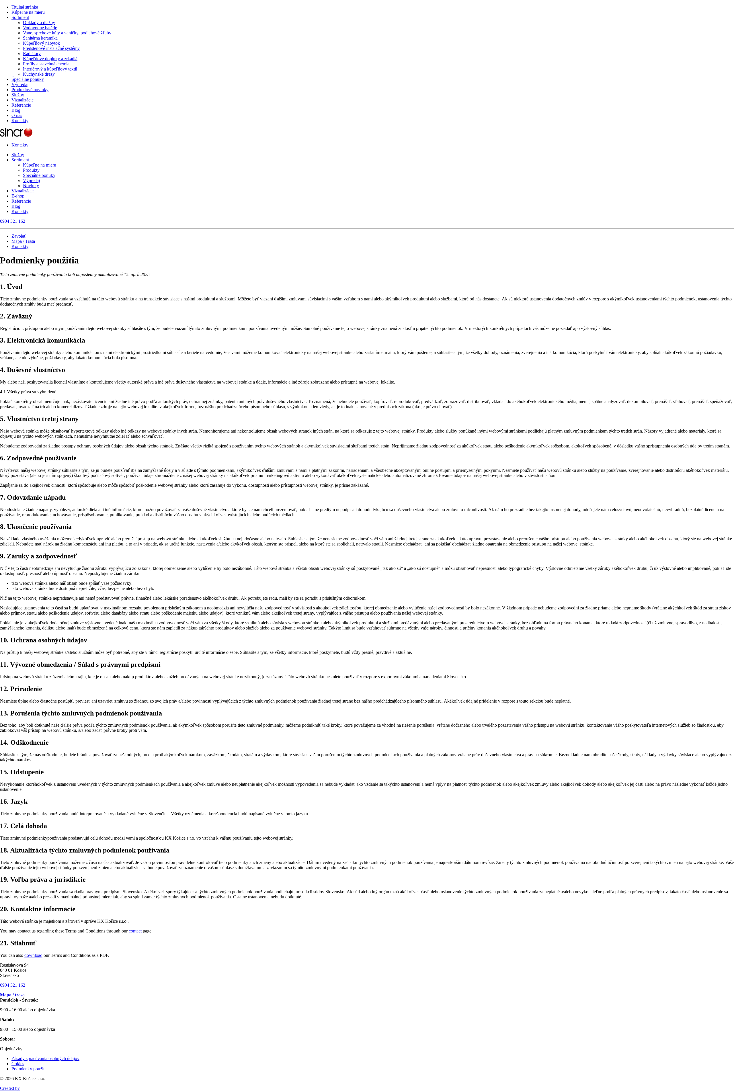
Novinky (31, 185)
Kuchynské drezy (39, 74)
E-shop (17, 195)
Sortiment (20, 17)
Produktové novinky (29, 89)
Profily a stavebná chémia (46, 63)
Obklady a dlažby (39, 22)
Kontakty (19, 120)
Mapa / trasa (12, 994)
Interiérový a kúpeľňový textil (50, 69)
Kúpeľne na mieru (28, 12)
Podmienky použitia (29, 1068)
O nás (16, 115)
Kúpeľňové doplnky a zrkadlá (50, 58)
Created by (10, 1088)
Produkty (31, 170)
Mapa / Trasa (23, 241)
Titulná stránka (24, 7)
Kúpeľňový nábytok (41, 43)
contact (135, 930)
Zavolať (18, 236)
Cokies (17, 1063)
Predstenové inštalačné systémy (51, 48)
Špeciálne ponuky (27, 79)
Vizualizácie (22, 99)
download (33, 955)
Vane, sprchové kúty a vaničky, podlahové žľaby (67, 32)
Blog (15, 110)
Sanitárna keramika (40, 38)
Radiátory (32, 53)
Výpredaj (19, 84)
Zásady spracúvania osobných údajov (45, 1058)
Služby (17, 94)
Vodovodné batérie (40, 27)
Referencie (21, 105)
